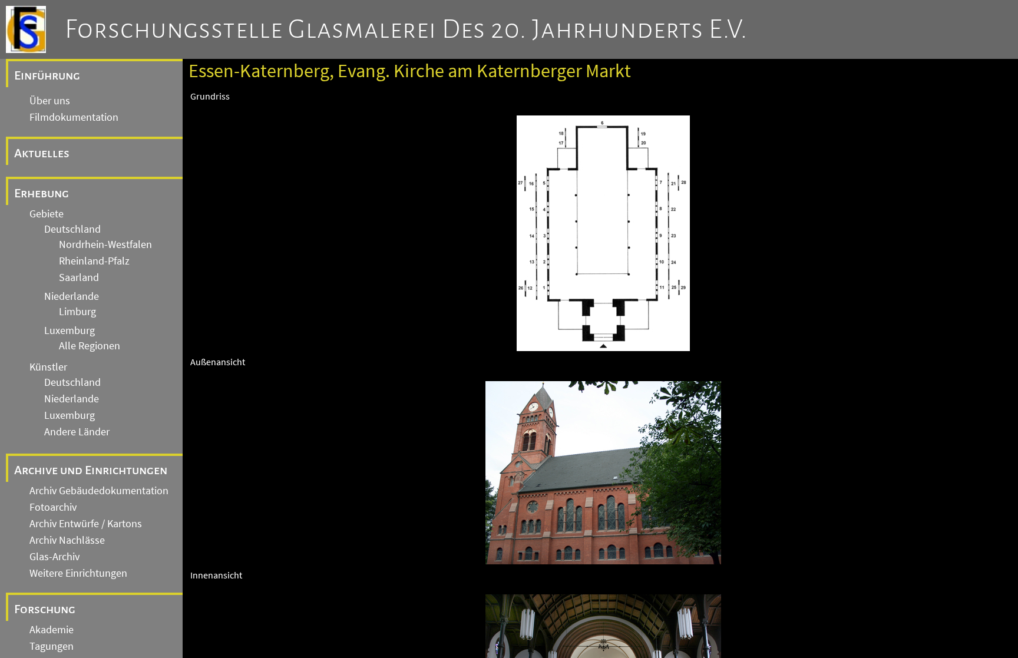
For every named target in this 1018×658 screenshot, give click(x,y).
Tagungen (51, 646)
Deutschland (72, 229)
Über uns (49, 100)
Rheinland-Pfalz (94, 260)
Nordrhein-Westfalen (105, 244)
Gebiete (46, 213)
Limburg (77, 311)
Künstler (48, 367)
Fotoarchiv (53, 507)
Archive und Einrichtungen (90, 470)
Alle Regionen (89, 345)
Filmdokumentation (73, 117)
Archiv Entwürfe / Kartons (85, 523)
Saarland (79, 277)
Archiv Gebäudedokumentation (98, 490)
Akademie (51, 629)
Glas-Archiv (54, 556)
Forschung (44, 609)
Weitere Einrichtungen (78, 573)
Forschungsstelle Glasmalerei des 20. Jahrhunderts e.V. (406, 29)
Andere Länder (77, 431)
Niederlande (71, 296)
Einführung (47, 75)
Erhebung (41, 193)
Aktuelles (42, 153)
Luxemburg (69, 330)
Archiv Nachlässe (67, 540)
